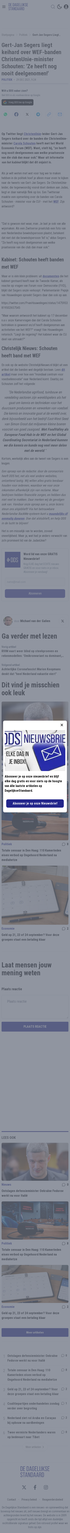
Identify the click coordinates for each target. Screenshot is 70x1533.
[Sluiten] (62, 725)
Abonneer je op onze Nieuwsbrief (35, 803)
